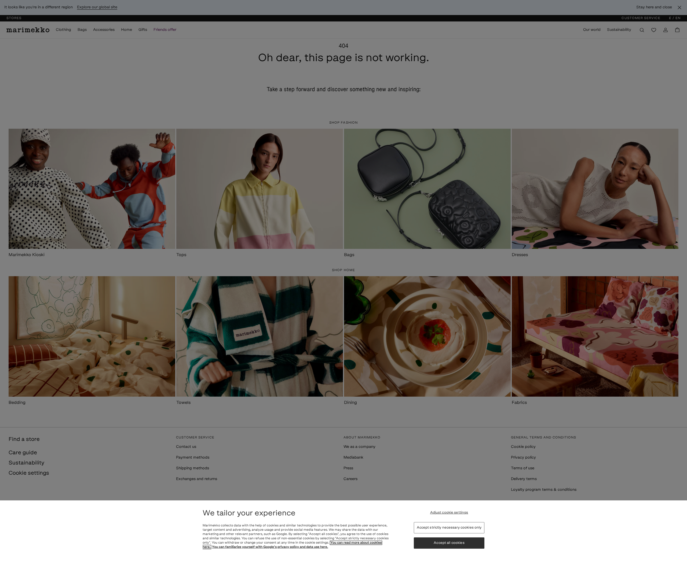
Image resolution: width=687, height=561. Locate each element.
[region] (343, 530)
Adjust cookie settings (449, 512)
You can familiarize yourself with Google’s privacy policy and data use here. (270, 547)
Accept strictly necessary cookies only (449, 527)
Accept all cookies (449, 543)
